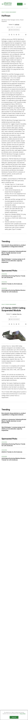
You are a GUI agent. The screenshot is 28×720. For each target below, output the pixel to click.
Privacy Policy (22, 713)
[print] (25, 34)
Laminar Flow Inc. (17, 314)
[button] (3, 4)
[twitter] (14, 34)
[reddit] (16, 34)
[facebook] (9, 34)
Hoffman (17, 24)
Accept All (14, 717)
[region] (14, 715)
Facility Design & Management (9, 12)
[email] (18, 34)
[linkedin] (11, 34)
